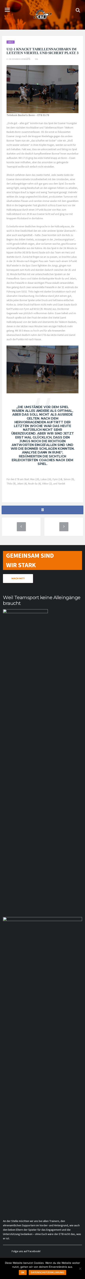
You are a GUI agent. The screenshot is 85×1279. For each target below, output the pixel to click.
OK (23, 1272)
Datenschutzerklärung (47, 1272)
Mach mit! (18, 578)
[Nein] (80, 1269)
